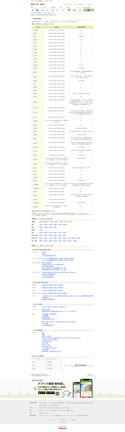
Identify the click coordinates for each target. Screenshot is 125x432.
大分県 (59, 240)
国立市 (35, 167)
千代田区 (36, 30)
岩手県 (50, 232)
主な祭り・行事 (45, 344)
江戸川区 (36, 107)
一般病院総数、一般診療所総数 (49, 314)
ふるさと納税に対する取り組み (49, 348)
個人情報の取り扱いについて (45, 405)
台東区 (35, 45)
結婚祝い (44, 252)
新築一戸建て (54, 410)
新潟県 (50, 235)
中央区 (35, 33)
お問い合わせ (63, 419)
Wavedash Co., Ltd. (39, 375)
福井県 (64, 235)
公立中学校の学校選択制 (47, 275)
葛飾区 (35, 102)
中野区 (35, 72)
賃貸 (40, 407)
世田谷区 (36, 65)
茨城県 (60, 221)
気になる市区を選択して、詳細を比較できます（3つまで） (44, 210)
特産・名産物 (45, 342)
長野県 (41, 235)
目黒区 (35, 58)
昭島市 (35, 134)
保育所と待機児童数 (46, 262)
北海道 (41, 229)
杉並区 (35, 76)
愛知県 (41, 227)
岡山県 (45, 238)
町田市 (35, 143)
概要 (43, 332)
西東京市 (36, 206)
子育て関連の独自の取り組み (49, 255)
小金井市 (36, 147)
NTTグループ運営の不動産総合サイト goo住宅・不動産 (41, 0)
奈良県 (59, 224)
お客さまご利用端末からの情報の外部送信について (57, 402)
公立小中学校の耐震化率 (47, 277)
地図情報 (86, 415)
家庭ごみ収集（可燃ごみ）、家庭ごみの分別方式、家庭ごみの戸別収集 (58, 321)
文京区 (35, 42)
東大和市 (36, 177)
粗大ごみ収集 (45, 323)
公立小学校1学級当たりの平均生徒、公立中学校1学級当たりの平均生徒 (58, 272)
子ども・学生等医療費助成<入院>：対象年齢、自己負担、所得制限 (57, 260)
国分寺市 (36, 163)
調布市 (35, 138)
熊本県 (55, 240)
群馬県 (70, 221)
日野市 (35, 155)
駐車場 (64, 407)
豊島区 (35, 80)
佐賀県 (45, 240)
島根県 (59, 238)
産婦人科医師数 (45, 317)
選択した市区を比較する (81, 365)
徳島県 (64, 238)
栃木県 (65, 221)
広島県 (41, 238)
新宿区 (35, 39)
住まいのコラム (73, 415)
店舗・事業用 (44, 407)
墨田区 (35, 49)
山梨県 (45, 235)
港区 (35, 36)
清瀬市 (35, 180)
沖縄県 (74, 240)
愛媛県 (73, 238)
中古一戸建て (60, 410)
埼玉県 (51, 221)
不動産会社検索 (57, 415)
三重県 (55, 227)
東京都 (41, 221)
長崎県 (50, 240)
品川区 (35, 55)
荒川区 (35, 87)
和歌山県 (65, 224)
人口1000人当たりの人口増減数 (49, 339)
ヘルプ (59, 419)
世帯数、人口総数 (46, 336)
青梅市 (35, 128)
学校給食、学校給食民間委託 (49, 274)
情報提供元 (80, 402)
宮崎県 (64, 240)
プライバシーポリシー (53, 419)
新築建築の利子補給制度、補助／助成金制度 (52, 284)
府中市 (35, 131)
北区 (35, 84)
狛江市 (35, 174)
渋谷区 (35, 68)
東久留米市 (36, 184)
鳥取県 (55, 238)
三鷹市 (35, 125)
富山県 (59, 235)
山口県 (50, 238)
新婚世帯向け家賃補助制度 (48, 299)
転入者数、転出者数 (46, 341)
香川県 (69, 238)
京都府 (50, 224)
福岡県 (41, 240)
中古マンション (48, 410)
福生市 (35, 170)
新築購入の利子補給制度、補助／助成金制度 (52, 287)
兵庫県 (45, 224)
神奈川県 (46, 221)
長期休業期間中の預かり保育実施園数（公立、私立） (54, 269)
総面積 (43, 334)
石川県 (55, 235)
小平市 (35, 151)
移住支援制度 (45, 297)
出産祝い (44, 253)
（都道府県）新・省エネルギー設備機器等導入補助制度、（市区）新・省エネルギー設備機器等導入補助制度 (67, 295)
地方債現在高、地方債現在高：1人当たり (51, 351)
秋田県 (45, 232)
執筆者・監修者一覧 (80, 415)
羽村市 (35, 199)
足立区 (35, 96)
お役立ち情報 (32, 415)
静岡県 (45, 227)
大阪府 (41, 224)
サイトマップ (69, 419)
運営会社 (73, 419)
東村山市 (36, 159)
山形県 (59, 232)
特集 (40, 415)
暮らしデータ (63, 415)
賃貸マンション (59, 407)
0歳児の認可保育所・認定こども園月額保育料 (52, 264)
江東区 (35, 52)
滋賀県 (55, 224)
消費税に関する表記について (56, 405)
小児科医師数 (45, 315)
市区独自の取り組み (46, 346)
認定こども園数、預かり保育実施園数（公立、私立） (54, 267)
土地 (64, 410)
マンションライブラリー (49, 415)
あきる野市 (36, 202)
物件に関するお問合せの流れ (72, 402)
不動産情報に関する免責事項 (88, 402)
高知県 (78, 238)
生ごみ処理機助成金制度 (47, 325)
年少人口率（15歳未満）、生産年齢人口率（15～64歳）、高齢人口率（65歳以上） (61, 337)
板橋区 (35, 90)
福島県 (64, 232)
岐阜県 (50, 227)
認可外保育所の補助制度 (47, 266)
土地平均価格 (45, 349)
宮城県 (55, 232)
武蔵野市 (36, 121)
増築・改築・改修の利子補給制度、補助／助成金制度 (54, 293)
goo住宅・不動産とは (43, 402)
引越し (43, 415)
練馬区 (35, 93)
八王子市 (36, 112)
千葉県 (56, 221)
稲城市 (35, 195)
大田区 (35, 61)
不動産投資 (68, 410)
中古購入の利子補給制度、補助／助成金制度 (52, 290)
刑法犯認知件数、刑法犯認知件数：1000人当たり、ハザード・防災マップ (59, 311)
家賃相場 (67, 407)
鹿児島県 (70, 240)
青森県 (41, 232)
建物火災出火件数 (46, 309)
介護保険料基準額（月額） (48, 319)
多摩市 (35, 191)
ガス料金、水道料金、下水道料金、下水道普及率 (53, 306)
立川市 (35, 117)
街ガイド (68, 415)
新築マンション (42, 410)
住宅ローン (73, 410)
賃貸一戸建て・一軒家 (51, 407)
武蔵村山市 (36, 188)
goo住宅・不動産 (33, 402)
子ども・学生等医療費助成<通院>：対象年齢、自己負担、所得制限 (57, 258)
